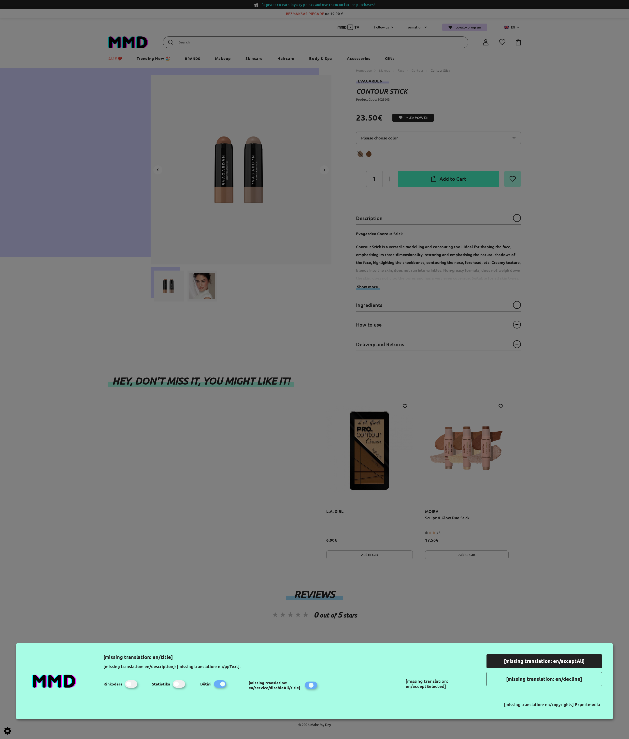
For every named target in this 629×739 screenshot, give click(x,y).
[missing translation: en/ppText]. (209, 666)
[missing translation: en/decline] (544, 679)
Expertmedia (587, 704)
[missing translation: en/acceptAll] (544, 661)
